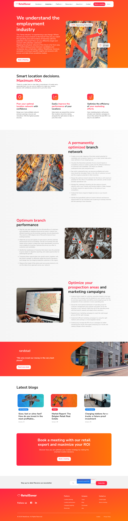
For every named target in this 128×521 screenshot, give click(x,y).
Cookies (98, 516)
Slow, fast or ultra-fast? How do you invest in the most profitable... (30, 416)
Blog (83, 502)
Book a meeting (100, 4)
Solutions (38, 4)
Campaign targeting (69, 505)
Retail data (67, 508)
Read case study (23, 367)
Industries (48, 4)
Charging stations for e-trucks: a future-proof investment (96, 416)
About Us (79, 4)
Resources (68, 4)
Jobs (83, 508)
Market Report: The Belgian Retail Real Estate (61, 416)
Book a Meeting (23, 60)
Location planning (68, 499)
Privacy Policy (107, 516)
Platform (58, 4)
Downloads (84, 505)
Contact (88, 4)
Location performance (69, 502)
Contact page (102, 499)
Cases (83, 499)
